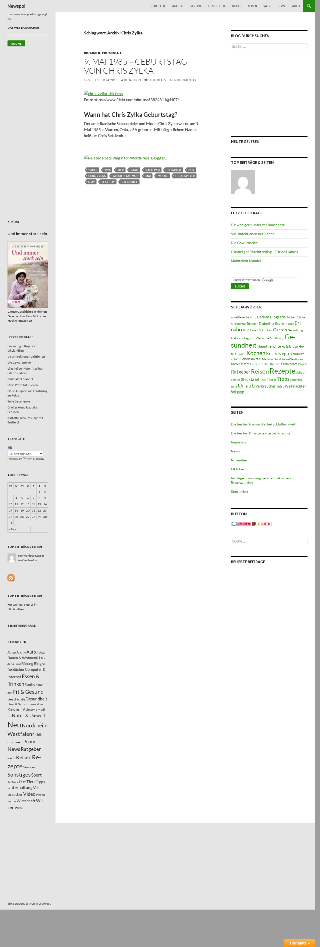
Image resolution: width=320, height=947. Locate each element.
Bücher (291, 317)
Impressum (239, 442)
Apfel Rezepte (240, 317)
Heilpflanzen (290, 346)
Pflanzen (274, 364)
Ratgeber (240, 372)
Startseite (158, 5)
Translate (38, 458)
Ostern (244, 364)
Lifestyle (31, 709)
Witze (268, 5)
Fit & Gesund (28, 691)
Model (163, 175)
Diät (291, 324)
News (235, 451)
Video (296, 5)
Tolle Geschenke (19, 401)
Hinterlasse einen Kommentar (172, 80)
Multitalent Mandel (246, 261)
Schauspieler (185, 175)
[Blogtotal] (262, 524)
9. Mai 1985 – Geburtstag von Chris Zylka (135, 65)
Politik (37, 735)
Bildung (27, 664)
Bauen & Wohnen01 (24, 658)
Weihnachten (295, 386)
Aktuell (178, 5)
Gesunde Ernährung (270, 338)
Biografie (92, 53)
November (239, 460)
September (239, 491)
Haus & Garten (17, 704)
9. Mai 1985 (153, 169)
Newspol (17, 6)
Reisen (252, 5)
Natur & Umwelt (29, 715)
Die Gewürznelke (244, 243)
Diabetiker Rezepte (273, 324)
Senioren (29, 767)
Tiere (271, 379)
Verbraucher (266, 386)
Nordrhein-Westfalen (288, 359)
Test (263, 379)
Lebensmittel (250, 359)
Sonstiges (19, 774)
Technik (13, 782)
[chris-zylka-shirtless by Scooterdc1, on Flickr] (103, 93)
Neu (14, 724)
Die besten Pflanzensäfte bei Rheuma (260, 433)
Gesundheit (217, 5)
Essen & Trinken (261, 330)
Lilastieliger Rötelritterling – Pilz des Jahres (264, 252)
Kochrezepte (278, 353)
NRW (281, 5)
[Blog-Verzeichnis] (241, 524)
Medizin (267, 359)
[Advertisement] (269, 92)
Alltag (12, 652)
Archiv (21, 652)
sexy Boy (108, 181)
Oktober (237, 469)
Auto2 (40, 652)
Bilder (237, 5)
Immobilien (35, 704)
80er (121, 169)
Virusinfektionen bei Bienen (252, 234)
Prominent (112, 53)
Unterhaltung (20, 787)
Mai (148, 175)
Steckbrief (130, 181)
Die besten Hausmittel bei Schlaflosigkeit (263, 424)
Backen (263, 317)
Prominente (289, 364)
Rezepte (196, 5)
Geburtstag (295, 330)
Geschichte (16, 699)
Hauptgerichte (269, 346)
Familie (30, 684)
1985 (107, 169)
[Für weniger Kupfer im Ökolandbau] (243, 182)
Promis (303, 364)
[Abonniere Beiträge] (11, 577)
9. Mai (134, 169)
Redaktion (132, 80)
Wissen (237, 392)
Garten (280, 329)
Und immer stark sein (27, 233)
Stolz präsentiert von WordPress (29, 903)
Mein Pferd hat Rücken (23, 385)
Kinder (241, 354)
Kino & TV (16, 709)
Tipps (283, 379)
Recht (12, 758)
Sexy (91, 181)
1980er (93, 169)
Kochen (255, 353)
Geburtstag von (125, 175)
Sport (36, 775)
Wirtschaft (26, 800)
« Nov (12, 529)
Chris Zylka (97, 175)
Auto (253, 317)
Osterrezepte (259, 364)
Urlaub (246, 385)
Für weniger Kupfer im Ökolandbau (258, 225)
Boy (191, 169)
